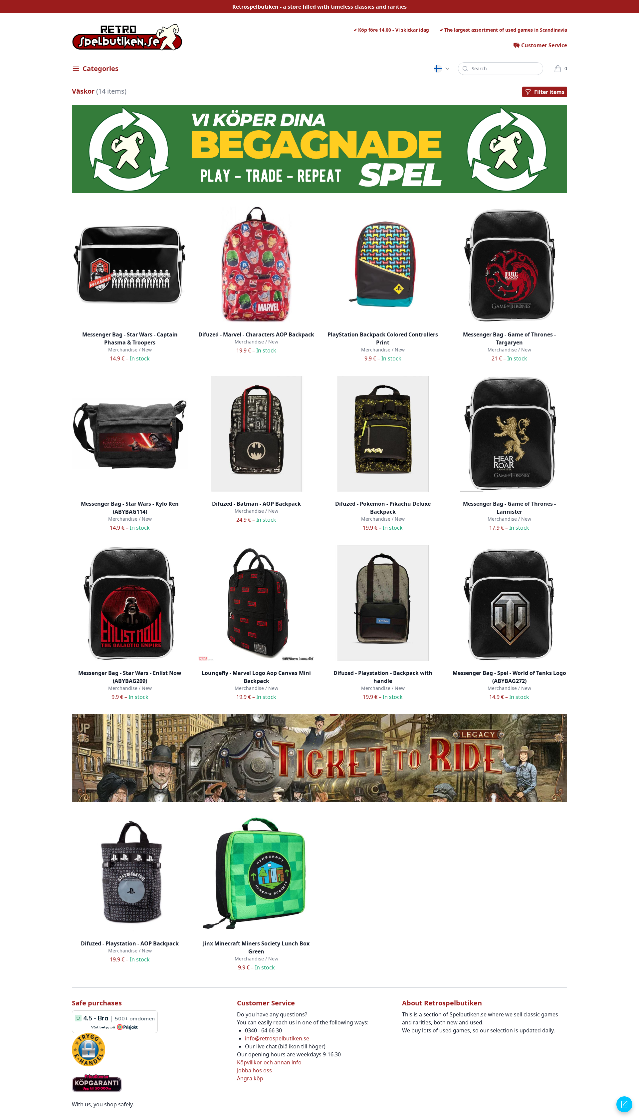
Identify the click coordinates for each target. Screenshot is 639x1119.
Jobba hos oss (254, 1070)
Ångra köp (250, 1078)
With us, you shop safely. (103, 1104)
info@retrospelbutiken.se (277, 1038)
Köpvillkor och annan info (269, 1062)
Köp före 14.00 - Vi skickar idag (393, 30)
